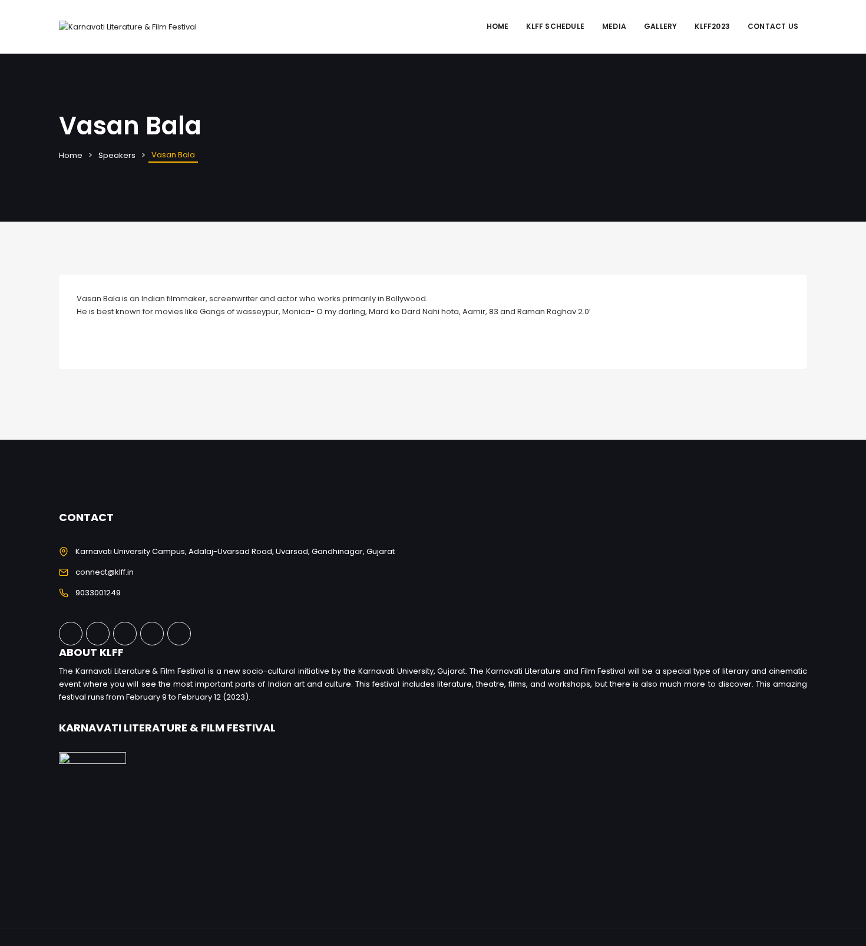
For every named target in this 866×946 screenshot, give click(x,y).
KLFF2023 (712, 26)
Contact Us (773, 26)
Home (498, 26)
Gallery (660, 26)
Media (614, 26)
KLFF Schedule (555, 26)
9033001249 (98, 592)
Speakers (116, 155)
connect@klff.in (104, 572)
